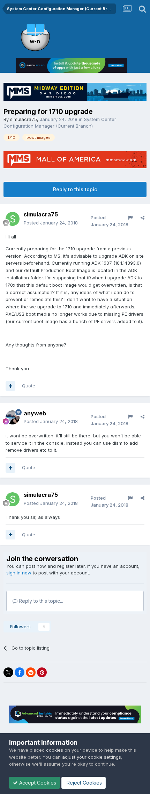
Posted (51, 223)
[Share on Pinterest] (42, 672)
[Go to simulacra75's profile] (13, 219)
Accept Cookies (37, 783)
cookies (54, 750)
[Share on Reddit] (31, 672)
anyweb (35, 413)
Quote (28, 385)
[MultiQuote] (10, 386)
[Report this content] (130, 217)
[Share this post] (142, 217)
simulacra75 (23, 119)
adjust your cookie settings (91, 757)
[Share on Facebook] (19, 672)
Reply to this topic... (40, 601)
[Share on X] (8, 672)
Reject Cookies (83, 783)
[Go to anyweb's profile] (13, 417)
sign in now (18, 572)
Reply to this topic (75, 189)
